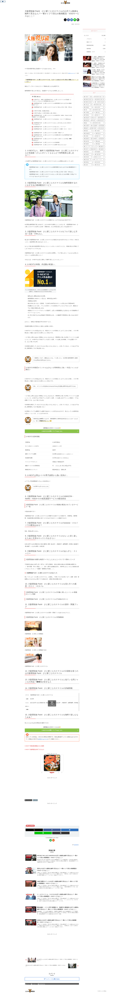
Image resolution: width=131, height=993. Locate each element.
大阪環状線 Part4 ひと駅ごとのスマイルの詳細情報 (46, 142)
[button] (78, 19)
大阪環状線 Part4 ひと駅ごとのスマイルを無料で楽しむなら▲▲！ (50, 144)
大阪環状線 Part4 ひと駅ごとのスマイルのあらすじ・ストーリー (50, 126)
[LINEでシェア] (74, 19)
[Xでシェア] (65, 19)
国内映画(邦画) (29, 800)
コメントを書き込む (53, 979)
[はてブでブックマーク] (71, 19)
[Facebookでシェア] (68, 19)
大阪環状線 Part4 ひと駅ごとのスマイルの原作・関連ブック (49, 132)
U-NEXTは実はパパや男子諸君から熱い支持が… (45, 113)
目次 (35, 96)
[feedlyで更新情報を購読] (50, 840)
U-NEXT (35, 800)
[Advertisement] (52, 29)
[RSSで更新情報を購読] (53, 840)
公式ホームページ (71, 73)
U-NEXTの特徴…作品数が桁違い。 (42, 110)
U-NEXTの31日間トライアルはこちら (52, 730)
